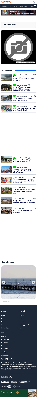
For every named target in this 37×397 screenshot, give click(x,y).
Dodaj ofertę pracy (5, 355)
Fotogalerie (3, 336)
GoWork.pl (3, 352)
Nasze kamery (4, 343)
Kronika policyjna (5, 328)
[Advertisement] (18, 134)
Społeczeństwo (24, 6)
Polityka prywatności (24, 325)
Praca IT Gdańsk (5, 349)
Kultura (16, 6)
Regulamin (22, 322)
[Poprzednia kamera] (3, 282)
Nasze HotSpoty (5, 339)
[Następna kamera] (33, 282)
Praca (2, 346)
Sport (10, 6)
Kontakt (21, 319)
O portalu (22, 315)
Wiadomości (4, 6)
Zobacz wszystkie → (6, 302)
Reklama (21, 328)
